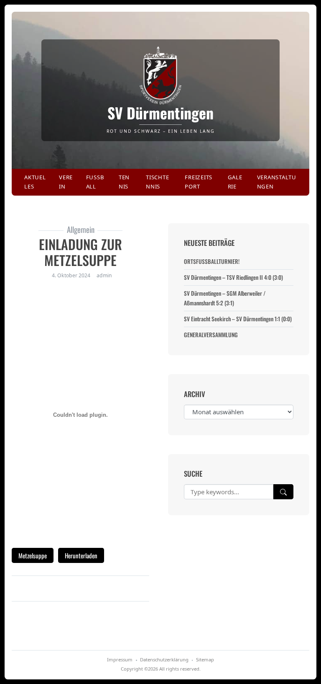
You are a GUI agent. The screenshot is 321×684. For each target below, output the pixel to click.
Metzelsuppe (32, 555)
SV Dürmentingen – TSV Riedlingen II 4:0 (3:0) (233, 277)
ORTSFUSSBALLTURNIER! (211, 261)
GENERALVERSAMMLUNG (211, 334)
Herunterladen (81, 555)
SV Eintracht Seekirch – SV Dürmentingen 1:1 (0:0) (238, 319)
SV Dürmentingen (160, 113)
